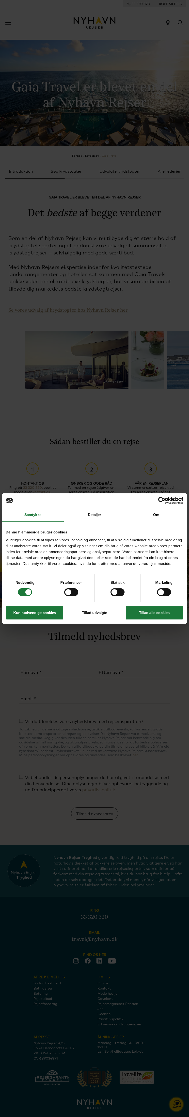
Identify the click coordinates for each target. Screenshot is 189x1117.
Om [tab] (156, 515)
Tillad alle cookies (154, 613)
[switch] (71, 592)
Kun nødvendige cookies (34, 613)
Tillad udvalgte (94, 613)
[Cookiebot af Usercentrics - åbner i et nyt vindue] (161, 500)
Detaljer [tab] (94, 515)
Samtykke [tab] (32, 515)
